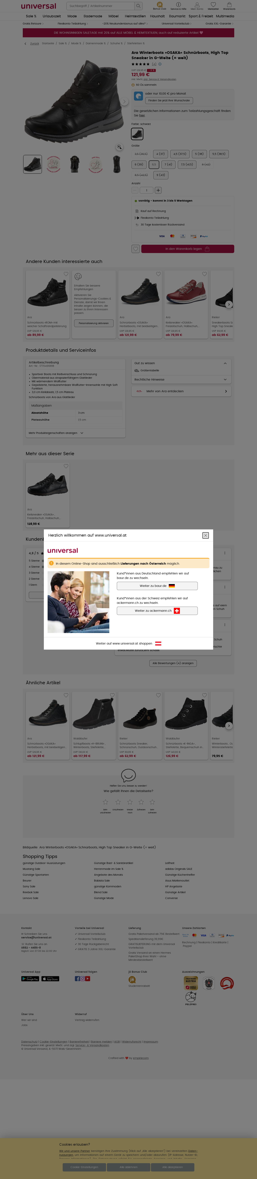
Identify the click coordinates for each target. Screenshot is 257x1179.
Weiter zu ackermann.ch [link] (153, 610)
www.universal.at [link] (125, 643)
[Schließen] (206, 535)
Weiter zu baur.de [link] (153, 585)
